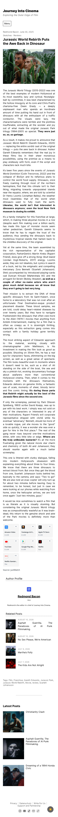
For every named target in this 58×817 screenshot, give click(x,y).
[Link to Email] (33, 811)
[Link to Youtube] (24, 811)
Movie (28, 682)
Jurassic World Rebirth (13, 682)
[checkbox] (50, 809)
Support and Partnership (29, 805)
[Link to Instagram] (20, 811)
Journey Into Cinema (20, 11)
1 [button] (36, 430)
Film (11, 680)
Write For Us (39, 803)
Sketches (7, 35)
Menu (7, 23)
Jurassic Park (47, 680)
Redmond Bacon (11, 32)
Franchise (18, 680)
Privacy (13, 803)
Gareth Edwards (31, 680)
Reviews (17, 35)
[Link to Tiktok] (29, 811)
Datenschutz (25, 803)
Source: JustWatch (11, 570)
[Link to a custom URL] (38, 811)
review (35, 682)
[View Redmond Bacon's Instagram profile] (29, 589)
